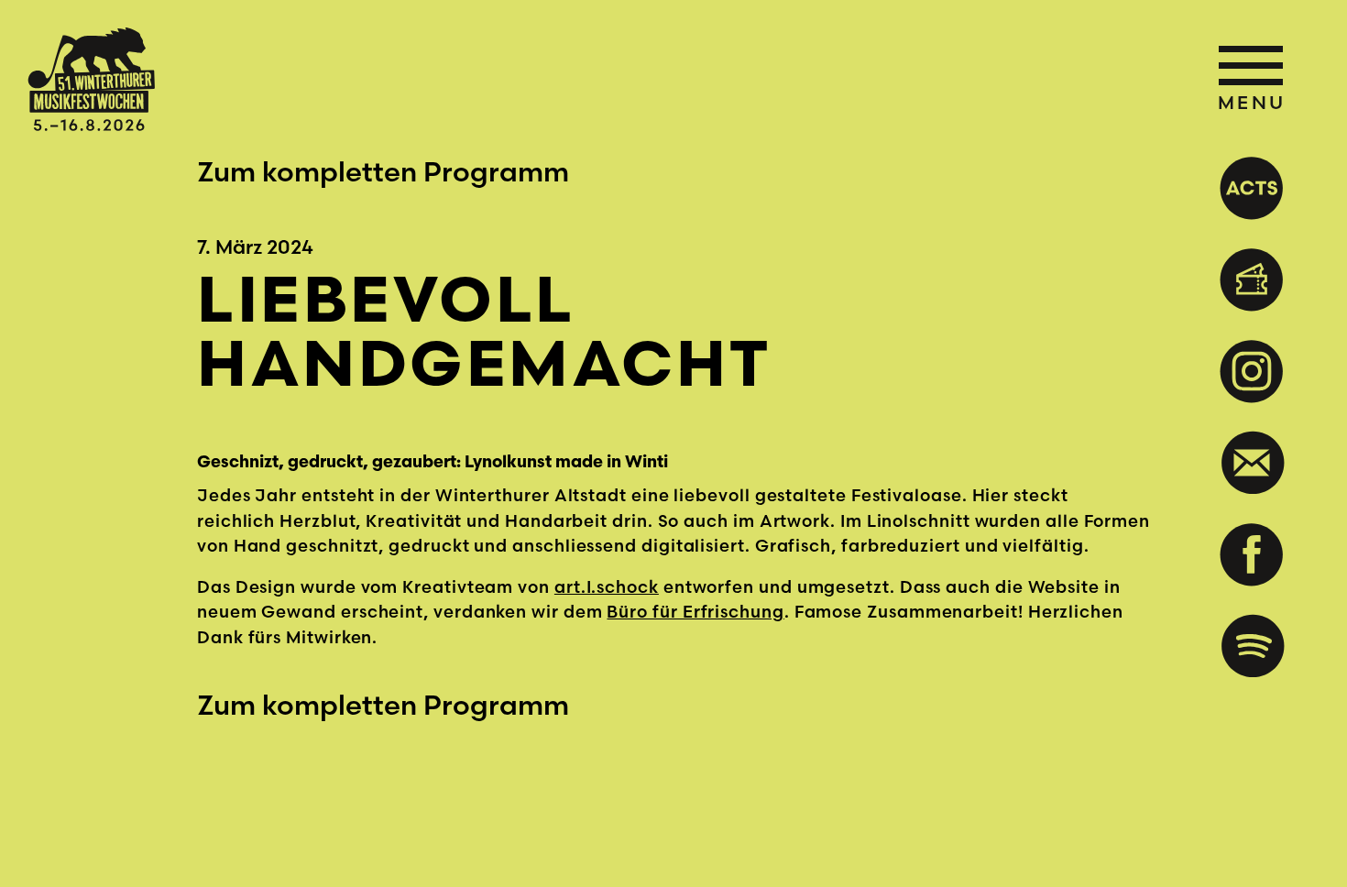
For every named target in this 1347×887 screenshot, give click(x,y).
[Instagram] (1245, 371)
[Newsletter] (1245, 463)
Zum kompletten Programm (383, 172)
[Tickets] (1245, 279)
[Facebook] (1245, 554)
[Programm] (1245, 188)
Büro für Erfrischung (695, 611)
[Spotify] (1245, 646)
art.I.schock (606, 586)
